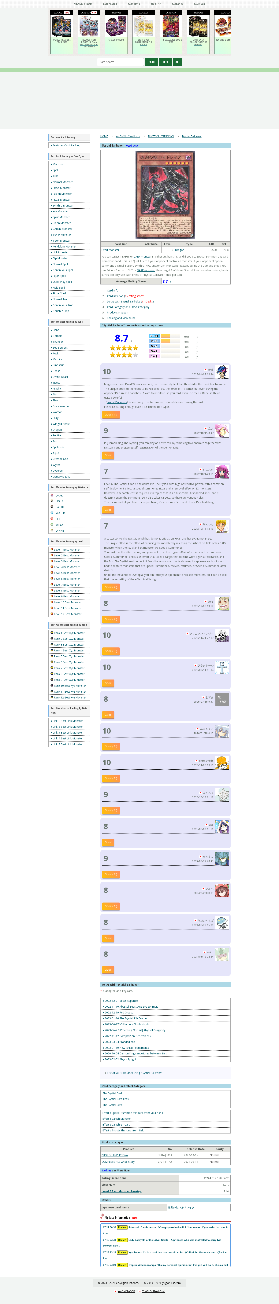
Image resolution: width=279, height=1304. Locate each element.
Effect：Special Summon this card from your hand (132, 1113)
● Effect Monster (60, 188)
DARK (59, 495)
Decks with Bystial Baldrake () (130, 301)
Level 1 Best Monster (66, 549)
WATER (60, 513)
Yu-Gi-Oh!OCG (126, 1291)
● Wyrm (55, 465)
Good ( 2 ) (111, 587)
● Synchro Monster (61, 205)
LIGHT (59, 501)
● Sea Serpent (59, 347)
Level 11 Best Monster (67, 608)
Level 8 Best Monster (66, 590)
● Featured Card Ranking (65, 145)
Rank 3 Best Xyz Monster (68, 644)
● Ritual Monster (60, 199)
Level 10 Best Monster (67, 602)
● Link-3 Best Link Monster (66, 732)
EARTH (59, 507)
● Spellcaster (58, 447)
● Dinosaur (57, 365)
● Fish (54, 394)
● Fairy (54, 418)
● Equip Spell (58, 276)
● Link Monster (59, 252)
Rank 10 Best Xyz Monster (69, 685)
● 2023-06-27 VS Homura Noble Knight (126, 1024)
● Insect (55, 382)
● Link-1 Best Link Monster (66, 721)
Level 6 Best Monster (66, 579)
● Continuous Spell (61, 270)
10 (106, 371)
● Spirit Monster (60, 217)
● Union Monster (60, 223)
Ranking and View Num (121, 318)
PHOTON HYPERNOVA (161, 136)
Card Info (112, 290)
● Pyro (54, 441)
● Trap (54, 176)
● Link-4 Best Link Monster (66, 738)
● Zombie (56, 336)
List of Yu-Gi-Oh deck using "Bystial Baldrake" (134, 1073)
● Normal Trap (59, 299)
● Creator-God (59, 459)
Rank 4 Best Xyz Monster (68, 650)
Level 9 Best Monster (66, 596)
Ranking (106, 1170)
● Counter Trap (59, 311)
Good (108, 455)
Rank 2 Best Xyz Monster (68, 638)
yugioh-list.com (171, 1283)
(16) (167, 282)
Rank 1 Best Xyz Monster (68, 633)
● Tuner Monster (60, 234)
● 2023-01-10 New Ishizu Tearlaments (125, 1047)
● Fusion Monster (61, 194)
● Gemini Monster (61, 229)
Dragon (179, 250)
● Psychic (55, 388)
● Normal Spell (59, 264)
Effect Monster (110, 250)
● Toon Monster (60, 240)
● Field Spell (57, 287)
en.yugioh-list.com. (127, 1283)
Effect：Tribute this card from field (123, 1130)
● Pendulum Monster (63, 246)
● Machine (56, 359)
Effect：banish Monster (116, 1118)
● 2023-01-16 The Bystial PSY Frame (124, 1018)
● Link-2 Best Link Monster (66, 726)
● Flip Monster (59, 258)
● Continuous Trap (61, 305)
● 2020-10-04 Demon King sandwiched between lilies (134, 1053)
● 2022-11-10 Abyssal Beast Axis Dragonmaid (130, 1006)
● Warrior (56, 412)
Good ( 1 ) (111, 414)
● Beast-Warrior (60, 406)
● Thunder (56, 341)
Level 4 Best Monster (66, 567)
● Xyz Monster (59, 211)
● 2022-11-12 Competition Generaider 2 (126, 1036)
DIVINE (59, 530)
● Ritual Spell (58, 293)
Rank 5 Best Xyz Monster (68, 656)
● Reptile (55, 435)
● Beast (55, 371)
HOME (104, 136)
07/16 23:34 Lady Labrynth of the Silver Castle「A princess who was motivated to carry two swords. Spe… (162, 1243)
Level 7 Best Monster (66, 584)
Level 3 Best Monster (66, 561)
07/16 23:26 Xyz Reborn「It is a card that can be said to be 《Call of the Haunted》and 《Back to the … (165, 1255)
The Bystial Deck (112, 1093)
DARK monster (142, 256)
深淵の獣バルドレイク (181, 1207)
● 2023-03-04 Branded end (118, 1042)
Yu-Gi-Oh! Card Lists (128, 136)
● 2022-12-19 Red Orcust (117, 1012)
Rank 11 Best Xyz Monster (69, 691)
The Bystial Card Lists (115, 1099)
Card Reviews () (126, 296)
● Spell (54, 170)
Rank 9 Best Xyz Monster (68, 680)
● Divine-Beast (59, 377)
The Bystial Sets (112, 1105)
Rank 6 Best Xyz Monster (68, 662)
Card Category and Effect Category (128, 307)
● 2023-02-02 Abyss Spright (119, 1059)
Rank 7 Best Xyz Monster (68, 668)
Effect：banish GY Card (116, 1124)
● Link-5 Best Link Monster (66, 744)
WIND (59, 524)
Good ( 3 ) (111, 651)
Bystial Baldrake (192, 136)
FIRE (58, 519)
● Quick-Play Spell (61, 282)
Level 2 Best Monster (66, 555)
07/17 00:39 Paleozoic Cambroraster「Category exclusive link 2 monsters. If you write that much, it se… (165, 1230)
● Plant (54, 400)
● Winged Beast (60, 424)
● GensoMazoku (60, 476)
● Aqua (54, 453)
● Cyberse (56, 470)
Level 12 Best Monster (67, 614)
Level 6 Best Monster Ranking (122, 1191)
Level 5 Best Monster (66, 573)
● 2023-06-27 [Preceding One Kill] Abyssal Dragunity (133, 1030)
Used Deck (132, 145)
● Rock (54, 353)
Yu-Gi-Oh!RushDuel (153, 1291)
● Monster (56, 164)
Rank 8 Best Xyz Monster (68, 674)
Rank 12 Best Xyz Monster (69, 697)
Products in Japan (117, 312)
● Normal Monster (61, 182)
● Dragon (56, 429)
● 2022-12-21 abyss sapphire (120, 1000)
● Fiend (54, 330)
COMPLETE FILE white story (118, 1161)
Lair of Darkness (117, 402)
